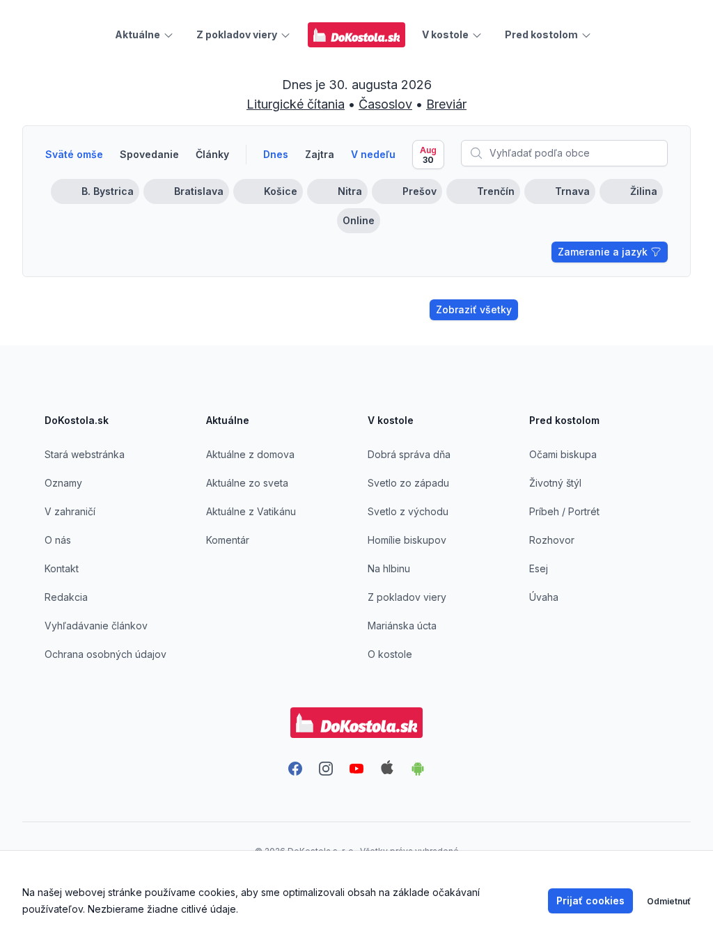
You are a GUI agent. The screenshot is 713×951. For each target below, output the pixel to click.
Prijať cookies (590, 900)
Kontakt (62, 568)
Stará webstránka (85, 454)
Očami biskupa (563, 454)
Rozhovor (551, 540)
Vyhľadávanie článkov (96, 625)
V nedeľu (373, 154)
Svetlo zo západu (408, 483)
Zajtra (319, 154)
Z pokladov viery (407, 597)
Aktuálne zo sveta (247, 483)
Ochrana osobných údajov (105, 654)
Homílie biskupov (407, 540)
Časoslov (385, 104)
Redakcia (66, 597)
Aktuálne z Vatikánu (251, 511)
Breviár (446, 104)
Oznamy (63, 483)
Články (212, 154)
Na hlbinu (389, 568)
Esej (538, 568)
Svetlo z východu (408, 511)
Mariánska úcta (402, 625)
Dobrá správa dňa (409, 454)
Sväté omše (74, 154)
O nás (58, 540)
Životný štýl (555, 483)
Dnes (275, 154)
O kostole (390, 654)
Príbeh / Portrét (564, 511)
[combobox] (564, 153)
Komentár (227, 540)
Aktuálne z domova (250, 454)
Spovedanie (149, 154)
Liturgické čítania (295, 104)
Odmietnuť (669, 901)
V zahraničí (70, 511)
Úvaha (543, 597)
